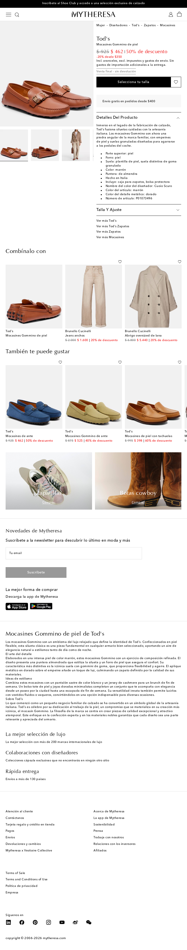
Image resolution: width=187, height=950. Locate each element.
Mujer (100, 25)
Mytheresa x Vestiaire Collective (29, 850)
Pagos (10, 831)
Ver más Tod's (106, 220)
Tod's (136, 25)
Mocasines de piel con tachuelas (148, 436)
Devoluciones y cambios (23, 844)
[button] (133, 82)
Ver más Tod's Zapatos (112, 226)
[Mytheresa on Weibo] (75, 922)
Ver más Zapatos (108, 231)
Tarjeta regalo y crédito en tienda (30, 824)
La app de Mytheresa (109, 818)
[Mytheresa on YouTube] (62, 922)
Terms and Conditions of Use (27, 879)
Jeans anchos (75, 335)
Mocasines (167, 25)
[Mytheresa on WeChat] (89, 922)
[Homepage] (93, 14)
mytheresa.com (54, 938)
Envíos (10, 837)
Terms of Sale (15, 873)
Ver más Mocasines (110, 237)
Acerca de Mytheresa (109, 811)
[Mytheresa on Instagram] (49, 922)
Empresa (12, 892)
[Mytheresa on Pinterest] (35, 922)
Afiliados (100, 850)
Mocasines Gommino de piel (26, 335)
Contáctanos (15, 818)
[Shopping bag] (179, 14)
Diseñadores (118, 25)
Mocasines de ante (19, 436)
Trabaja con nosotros (109, 837)
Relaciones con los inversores (115, 844)
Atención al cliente (19, 811)
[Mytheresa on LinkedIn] (8, 922)
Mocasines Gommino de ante (86, 436)
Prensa (98, 831)
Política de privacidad (21, 886)
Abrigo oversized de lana (143, 335)
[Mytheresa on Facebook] (22, 922)
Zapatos (150, 25)
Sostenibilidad (104, 824)
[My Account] (171, 14)
